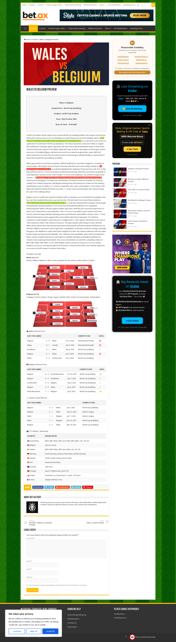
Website (29, 577)
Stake (132, 90)
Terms (101, 5)
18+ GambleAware (114, 5)
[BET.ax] (35, 16)
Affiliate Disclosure (90, 5)
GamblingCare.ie (129, 5)
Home (24, 5)
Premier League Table (53, 5)
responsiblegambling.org (76, 615)
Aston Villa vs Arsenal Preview (138, 190)
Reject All (33, 631)
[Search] (153, 5)
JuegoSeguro (72, 627)
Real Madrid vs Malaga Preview (139, 200)
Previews (32, 5)
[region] (33, 623)
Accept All (50, 631)
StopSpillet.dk (123, 63)
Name (29, 561)
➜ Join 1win (132, 149)
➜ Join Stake (132, 320)
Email (29, 569)
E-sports (41, 5)
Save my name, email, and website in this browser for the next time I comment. (58, 585)
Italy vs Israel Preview (95, 522)
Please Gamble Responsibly (145, 637)
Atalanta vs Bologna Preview (138, 169)
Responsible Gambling (73, 5)
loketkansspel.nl (73, 619)
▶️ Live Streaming (132, 108)
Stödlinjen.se (141, 60)
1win (145, 131)
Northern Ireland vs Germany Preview (40, 523)
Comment (30, 538)
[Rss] (138, 5)
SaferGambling (141, 63)
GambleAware (123, 57)
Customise (17, 631)
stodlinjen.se (72, 623)
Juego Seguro (123, 60)
